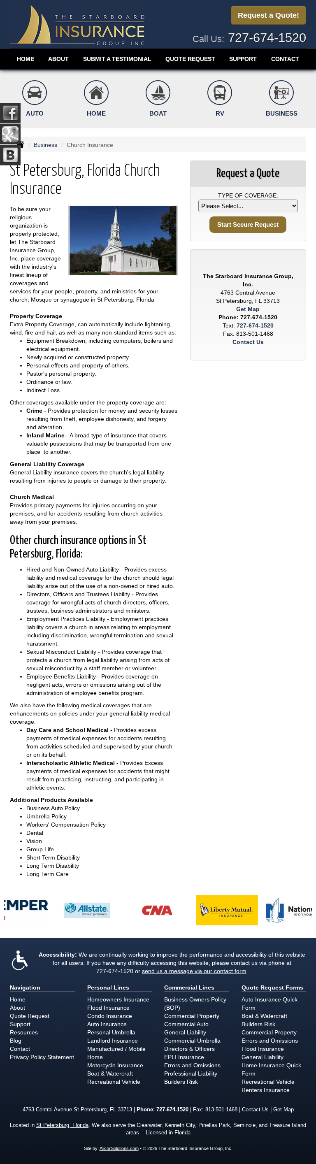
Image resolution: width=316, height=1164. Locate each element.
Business (45, 145)
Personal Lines (108, 987)
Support (20, 1024)
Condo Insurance (109, 1016)
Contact (285, 59)
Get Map (248, 309)
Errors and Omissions (192, 1065)
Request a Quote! (268, 15)
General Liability (185, 1032)
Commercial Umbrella (192, 1040)
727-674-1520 (267, 37)
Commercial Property (191, 1016)
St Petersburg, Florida (62, 1125)
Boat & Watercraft (110, 1073)
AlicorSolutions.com (119, 1148)
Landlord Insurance (112, 1040)
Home (25, 59)
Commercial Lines (189, 987)
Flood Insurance (108, 1007)
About (17, 1007)
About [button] (58, 59)
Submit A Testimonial (117, 59)
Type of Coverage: (248, 195)
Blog (15, 1040)
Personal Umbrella (111, 1032)
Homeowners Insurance (118, 999)
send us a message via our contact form (194, 971)
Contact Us (248, 342)
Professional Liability (190, 1073)
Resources (24, 1032)
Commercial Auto (186, 1024)
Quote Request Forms (272, 987)
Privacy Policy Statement (42, 1057)
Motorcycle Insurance (115, 1065)
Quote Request (29, 1016)
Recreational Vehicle (113, 1081)
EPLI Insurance (184, 1057)
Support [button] (243, 59)
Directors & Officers (189, 1049)
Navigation (25, 987)
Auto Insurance (107, 1024)
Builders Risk (181, 1081)
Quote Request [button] (190, 59)
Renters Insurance (266, 1090)
